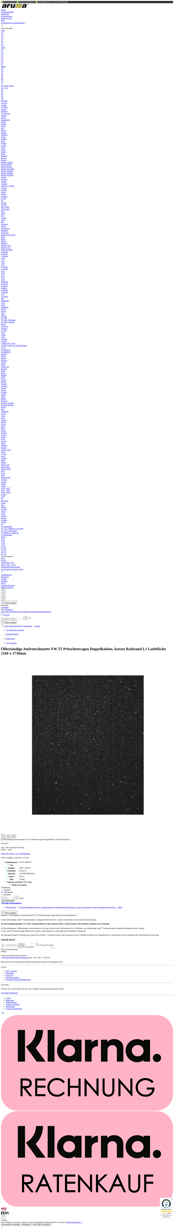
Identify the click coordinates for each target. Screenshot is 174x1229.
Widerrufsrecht (11, 1002)
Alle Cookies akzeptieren (41, 1225)
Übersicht (5, 612)
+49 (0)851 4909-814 (9, 958)
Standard (7, 890)
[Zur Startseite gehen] (15, 8)
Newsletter (10, 973)
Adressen (26, 612)
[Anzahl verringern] (3, 898)
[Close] (2, 1227)
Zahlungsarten (36, 612)
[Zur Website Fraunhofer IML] (45, 947)
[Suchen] (3, 594)
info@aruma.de (23, 958)
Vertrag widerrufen (13, 1004)
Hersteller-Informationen (11, 903)
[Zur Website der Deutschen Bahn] (21, 947)
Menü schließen (10, 603)
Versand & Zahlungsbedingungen (18, 980)
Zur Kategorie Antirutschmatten (13, 23)
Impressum (10, 1000)
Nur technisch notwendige (11, 1225)
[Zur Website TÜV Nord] (30, 947)
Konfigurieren (26, 1225)
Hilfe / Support (11, 971)
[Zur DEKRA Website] (9, 947)
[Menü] (3, 591)
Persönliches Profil (16, 612)
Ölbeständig (8, 892)
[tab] (64, 907)
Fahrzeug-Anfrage (12, 977)
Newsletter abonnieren (9, 993)
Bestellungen (46, 612)
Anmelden (5, 607)
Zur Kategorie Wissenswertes (12, 569)
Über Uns (9, 975)
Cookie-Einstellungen (14, 1009)
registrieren (9, 610)
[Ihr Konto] (3, 598)
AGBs (8, 998)
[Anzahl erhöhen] (16, 898)
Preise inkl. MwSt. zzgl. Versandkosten (15, 854)
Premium (7, 895)
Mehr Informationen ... (74, 1222)
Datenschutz (10, 1007)
